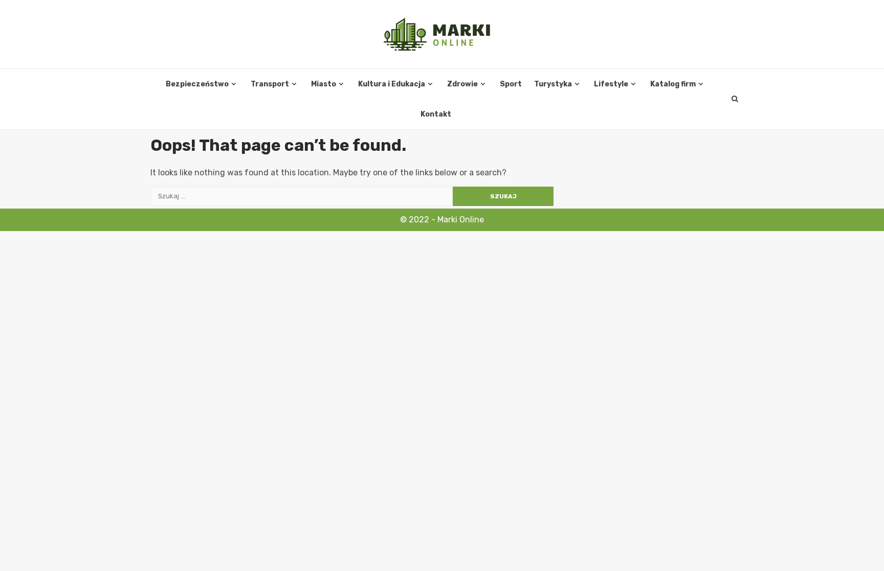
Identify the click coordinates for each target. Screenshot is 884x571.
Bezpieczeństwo (197, 84)
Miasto (323, 84)
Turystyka (553, 84)
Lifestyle (611, 84)
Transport (270, 84)
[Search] (734, 99)
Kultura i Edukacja (391, 84)
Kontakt (436, 114)
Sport (511, 84)
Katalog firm (673, 84)
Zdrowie (462, 84)
